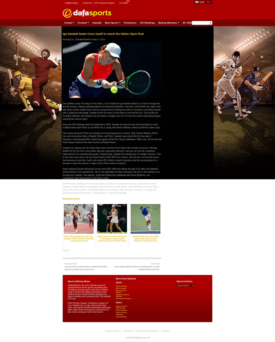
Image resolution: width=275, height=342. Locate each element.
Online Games (121, 312)
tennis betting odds (95, 253)
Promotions (130, 22)
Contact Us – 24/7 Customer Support (98, 3)
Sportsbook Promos (123, 298)
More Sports (111, 22)
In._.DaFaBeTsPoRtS (81, 39)
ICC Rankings (147, 22)
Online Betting (121, 310)
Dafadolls (119, 314)
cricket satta (75, 250)
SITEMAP (165, 331)
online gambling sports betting (131, 250)
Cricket (68, 22)
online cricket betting (106, 250)
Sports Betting (121, 286)
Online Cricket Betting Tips (121, 307)
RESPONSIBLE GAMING (147, 331)
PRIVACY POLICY (113, 331)
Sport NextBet (121, 317)
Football (82, 22)
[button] (210, 23)
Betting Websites (167, 22)
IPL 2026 (187, 22)
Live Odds (123, 3)
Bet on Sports (121, 288)
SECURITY (129, 331)
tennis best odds (77, 253)
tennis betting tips (114, 253)
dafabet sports (89, 250)
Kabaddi (97, 22)
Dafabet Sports (71, 3)
